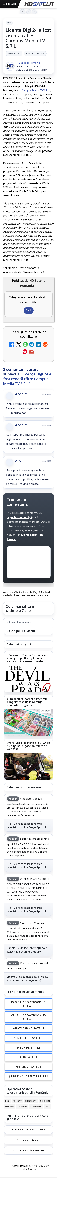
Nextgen (45, 1101)
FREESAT (17, 1101)
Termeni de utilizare (28, 1139)
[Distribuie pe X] (18, 345)
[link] (28, 671)
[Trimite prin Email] (31, 352)
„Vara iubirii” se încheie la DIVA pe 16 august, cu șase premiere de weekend (28, 746)
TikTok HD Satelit (28, 1047)
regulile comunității (19, 517)
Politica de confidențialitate (28, 1150)
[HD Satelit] (39, 4)
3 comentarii (14, 53)
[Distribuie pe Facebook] (11, 345)
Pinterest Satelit (28, 1067)
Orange (9, 1106)
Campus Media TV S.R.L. (36, 90)
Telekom (22, 1106)
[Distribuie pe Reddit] (45, 345)
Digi (7, 1101)
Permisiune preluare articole (28, 1129)
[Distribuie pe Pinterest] (25, 352)
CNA (9, 22)
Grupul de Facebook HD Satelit (28, 1017)
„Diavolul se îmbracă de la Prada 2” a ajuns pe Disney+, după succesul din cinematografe (27, 658)
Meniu (9, 4)
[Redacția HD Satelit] (10, 66)
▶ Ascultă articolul (35, 53)
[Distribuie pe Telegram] (31, 345)
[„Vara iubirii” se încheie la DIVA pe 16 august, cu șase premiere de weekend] (28, 766)
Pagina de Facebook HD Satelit (28, 1003)
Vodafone (35, 1106)
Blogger (33, 1169)
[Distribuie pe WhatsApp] (25, 345)
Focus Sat (31, 1101)
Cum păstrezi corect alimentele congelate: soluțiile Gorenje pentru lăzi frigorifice (27, 702)
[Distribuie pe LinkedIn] (38, 345)
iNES (47, 1106)
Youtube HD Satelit (28, 1038)
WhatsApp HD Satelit (28, 1028)
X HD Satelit (28, 1057)
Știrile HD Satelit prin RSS (28, 1076)
